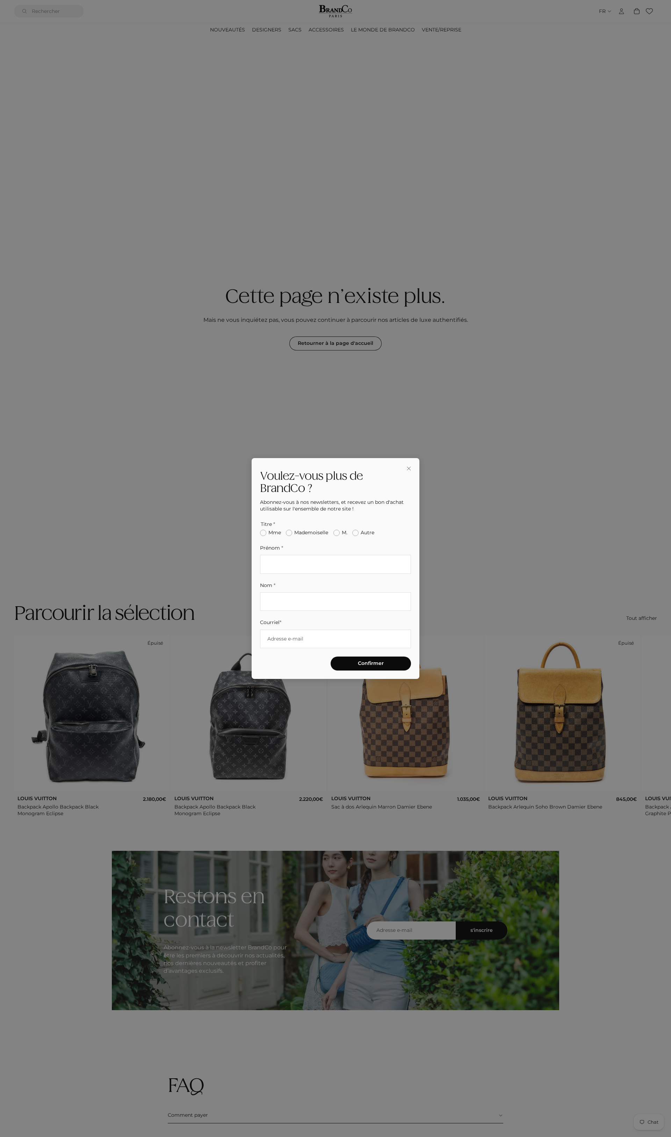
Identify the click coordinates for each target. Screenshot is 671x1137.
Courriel (270, 622)
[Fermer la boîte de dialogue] (409, 468)
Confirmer (371, 663)
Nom (267, 585)
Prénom (271, 548)
